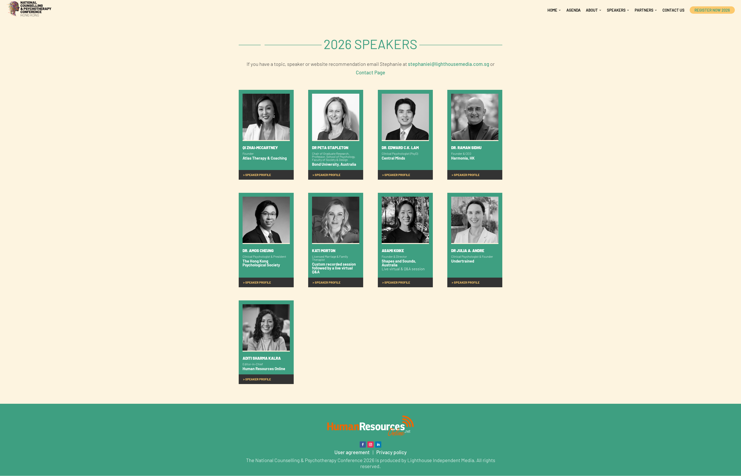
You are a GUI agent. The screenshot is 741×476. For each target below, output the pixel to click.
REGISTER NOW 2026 (712, 10)
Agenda (573, 10)
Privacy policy (391, 452)
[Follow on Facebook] (363, 444)
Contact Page (370, 72)
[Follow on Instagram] (370, 444)
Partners (644, 10)
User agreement (352, 452)
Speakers (616, 10)
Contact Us (673, 10)
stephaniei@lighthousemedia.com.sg (448, 64)
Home (552, 10)
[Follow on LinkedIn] (378, 444)
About (592, 10)
